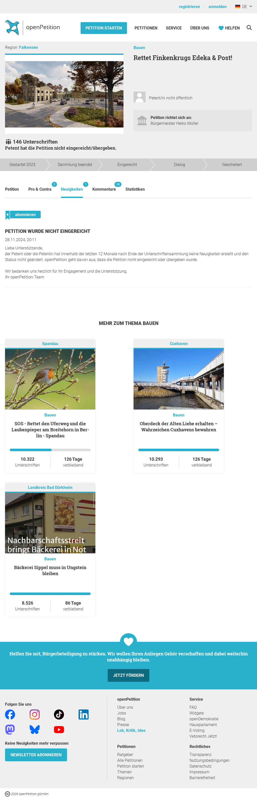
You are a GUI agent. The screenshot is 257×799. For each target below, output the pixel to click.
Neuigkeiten (72, 187)
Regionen (125, 777)
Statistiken (135, 189)
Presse (123, 724)
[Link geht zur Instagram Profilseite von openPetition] (35, 714)
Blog (121, 719)
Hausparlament (203, 724)
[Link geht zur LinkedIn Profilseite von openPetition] (84, 714)
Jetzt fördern (128, 675)
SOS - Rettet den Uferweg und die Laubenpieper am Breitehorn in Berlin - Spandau (50, 429)
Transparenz (200, 754)
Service (174, 28)
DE (243, 6)
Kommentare (104, 187)
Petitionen (146, 28)
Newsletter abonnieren (36, 754)
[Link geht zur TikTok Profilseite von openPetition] (59, 714)
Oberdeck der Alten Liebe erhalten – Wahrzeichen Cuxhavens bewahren (179, 426)
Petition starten (104, 28)
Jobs (121, 713)
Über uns (125, 707)
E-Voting (197, 730)
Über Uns (199, 28)
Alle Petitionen (130, 760)
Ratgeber (125, 754)
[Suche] (249, 27)
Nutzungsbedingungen (209, 760)
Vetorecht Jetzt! (203, 736)
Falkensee (28, 47)
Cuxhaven (179, 344)
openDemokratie (203, 719)
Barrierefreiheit (202, 777)
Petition (12, 189)
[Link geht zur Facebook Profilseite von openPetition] (10, 714)
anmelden (218, 6)
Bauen (139, 47)
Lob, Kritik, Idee (131, 730)
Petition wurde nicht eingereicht (47, 231)
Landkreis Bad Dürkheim (50, 487)
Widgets (196, 713)
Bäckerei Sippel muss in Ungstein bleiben (50, 570)
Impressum (199, 772)
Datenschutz (200, 766)
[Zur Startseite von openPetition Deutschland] (33, 27)
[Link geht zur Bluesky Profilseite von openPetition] (35, 729)
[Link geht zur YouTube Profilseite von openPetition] (59, 729)
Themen (124, 772)
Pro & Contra (39, 187)
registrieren (189, 6)
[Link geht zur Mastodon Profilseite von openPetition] (10, 729)
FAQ (193, 707)
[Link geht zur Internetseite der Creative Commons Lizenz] (8, 793)
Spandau (50, 344)
